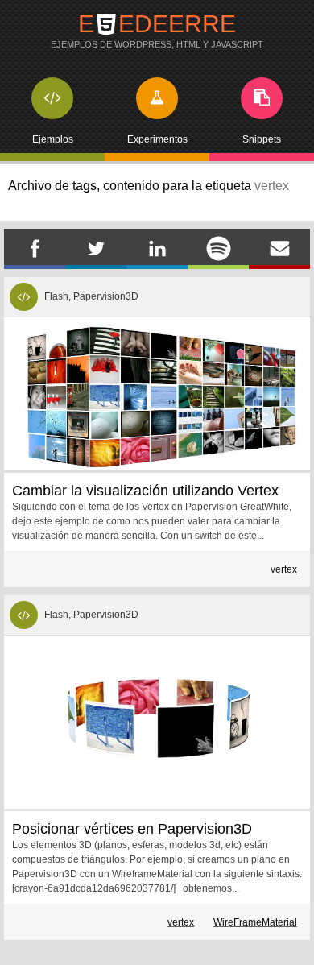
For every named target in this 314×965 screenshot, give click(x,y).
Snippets (261, 139)
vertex (284, 569)
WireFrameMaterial (255, 922)
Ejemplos (52, 139)
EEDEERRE (157, 29)
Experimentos (157, 139)
